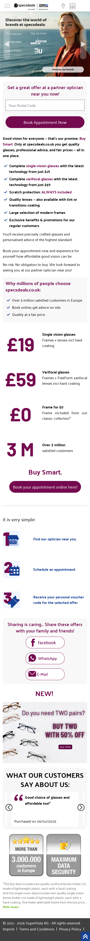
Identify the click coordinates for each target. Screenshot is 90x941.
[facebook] (45, 643)
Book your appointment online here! (45, 486)
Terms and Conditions (38, 929)
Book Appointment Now (45, 122)
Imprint (10, 929)
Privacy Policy (71, 929)
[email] (45, 675)
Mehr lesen (11, 906)
